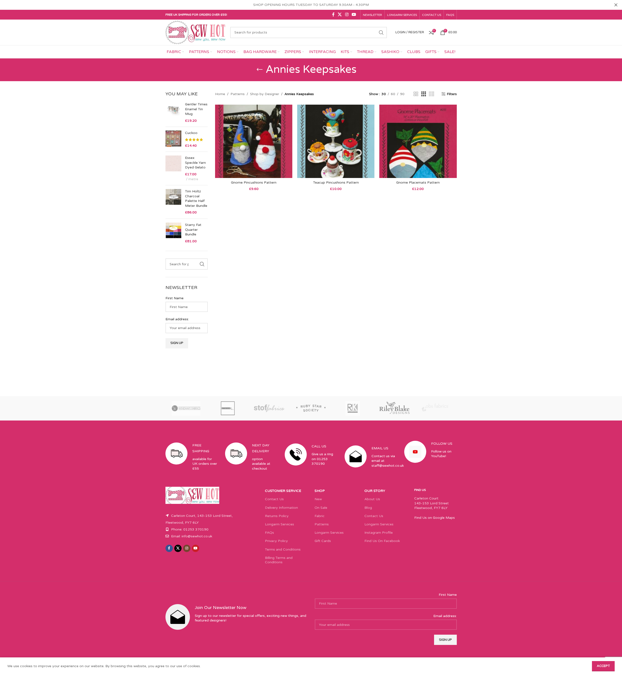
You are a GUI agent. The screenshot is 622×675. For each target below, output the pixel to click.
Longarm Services (279, 524)
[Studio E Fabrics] (228, 408)
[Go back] (259, 70)
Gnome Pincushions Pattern (253, 182)
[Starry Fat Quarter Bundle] (173, 232)
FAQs (269, 533)
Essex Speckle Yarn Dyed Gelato (195, 162)
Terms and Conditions (283, 549)
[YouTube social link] (354, 14)
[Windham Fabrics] (186, 408)
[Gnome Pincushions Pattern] (253, 141)
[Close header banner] (616, 5)
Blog (368, 508)
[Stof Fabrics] (269, 408)
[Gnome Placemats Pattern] (418, 141)
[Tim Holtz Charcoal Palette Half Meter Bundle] (173, 202)
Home (220, 94)
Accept (603, 666)
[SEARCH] (381, 32)
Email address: (177, 319)
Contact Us (274, 499)
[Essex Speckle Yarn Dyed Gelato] (173, 168)
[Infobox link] (191, 461)
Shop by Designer (264, 94)
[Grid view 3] (423, 94)
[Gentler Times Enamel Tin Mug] (173, 112)
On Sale (321, 508)
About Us (372, 499)
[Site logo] (195, 32)
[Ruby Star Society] (311, 408)
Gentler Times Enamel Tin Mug (196, 109)
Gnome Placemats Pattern (418, 182)
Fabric (320, 516)
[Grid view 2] (416, 94)
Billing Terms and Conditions (279, 560)
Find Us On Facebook (382, 541)
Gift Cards (323, 541)
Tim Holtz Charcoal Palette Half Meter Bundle (196, 198)
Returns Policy (277, 516)
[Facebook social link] (333, 14)
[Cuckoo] (173, 139)
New (318, 499)
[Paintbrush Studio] (436, 408)
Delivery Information (281, 508)
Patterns (237, 94)
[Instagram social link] (346, 14)
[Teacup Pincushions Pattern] (335, 141)
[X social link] (339, 14)
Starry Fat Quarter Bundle (193, 229)
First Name (174, 298)
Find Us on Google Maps (434, 518)
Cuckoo (191, 133)
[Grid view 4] (431, 94)
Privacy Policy (276, 541)
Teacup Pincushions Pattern (336, 182)
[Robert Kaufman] (352, 408)
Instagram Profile (378, 533)
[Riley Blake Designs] (394, 408)
